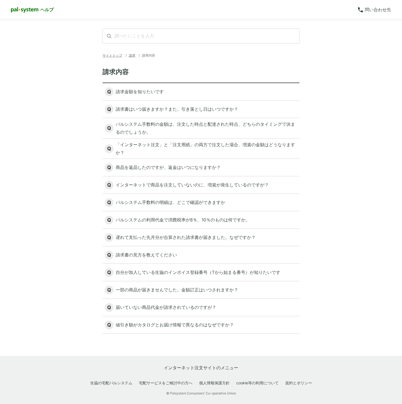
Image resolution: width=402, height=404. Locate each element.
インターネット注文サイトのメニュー (201, 367)
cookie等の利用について (257, 382)
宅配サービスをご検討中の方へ (166, 382)
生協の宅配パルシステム (111, 382)
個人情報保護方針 (214, 382)
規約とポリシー (298, 382)
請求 (132, 55)
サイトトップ (112, 55)
